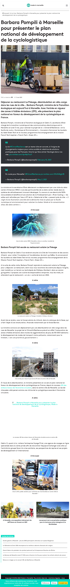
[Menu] (67, 6)
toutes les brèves (7, 536)
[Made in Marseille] (35, 5)
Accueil (6, 13)
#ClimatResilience (17, 146)
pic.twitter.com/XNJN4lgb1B (52, 174)
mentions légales (54, 578)
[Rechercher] (3, 6)
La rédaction (7, 97)
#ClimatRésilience (33, 174)
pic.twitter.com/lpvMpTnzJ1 (20, 154)
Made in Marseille (27, 578)
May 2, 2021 (42, 179)
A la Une (13, 13)
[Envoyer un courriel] (12, 97)
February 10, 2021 (44, 159)
